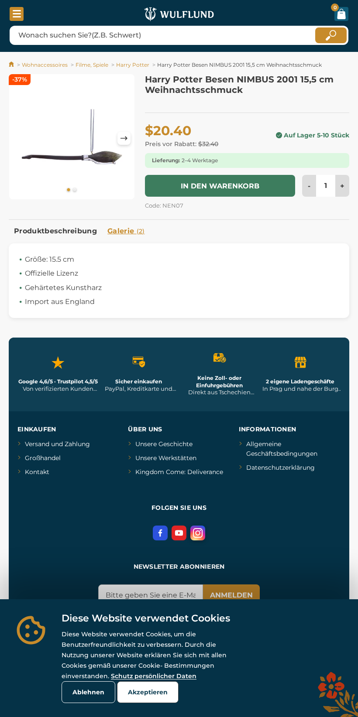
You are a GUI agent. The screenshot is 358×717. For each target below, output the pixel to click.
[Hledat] (331, 35)
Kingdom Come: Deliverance (179, 472)
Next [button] (124, 138)
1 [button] (68, 190)
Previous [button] (19, 138)
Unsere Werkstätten (165, 458)
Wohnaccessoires (45, 64)
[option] (71, 138)
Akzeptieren (148, 692)
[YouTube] (179, 533)
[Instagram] (197, 533)
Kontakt (37, 472)
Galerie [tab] (126, 231)
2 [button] (74, 190)
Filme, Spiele (92, 64)
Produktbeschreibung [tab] (55, 231)
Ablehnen (88, 692)
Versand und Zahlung (57, 444)
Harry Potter (132, 64)
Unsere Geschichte (164, 444)
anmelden (231, 595)
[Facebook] (160, 533)
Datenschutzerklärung (280, 467)
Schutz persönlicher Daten (153, 676)
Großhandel (43, 458)
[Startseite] (12, 64)
